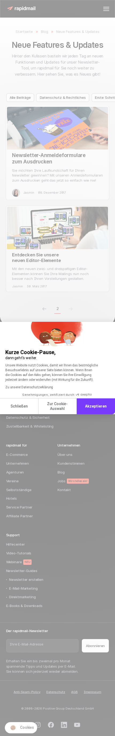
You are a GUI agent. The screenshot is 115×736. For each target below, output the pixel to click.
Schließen (19, 406)
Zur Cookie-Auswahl (57, 406)
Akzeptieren (96, 406)
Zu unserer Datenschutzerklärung (29, 387)
